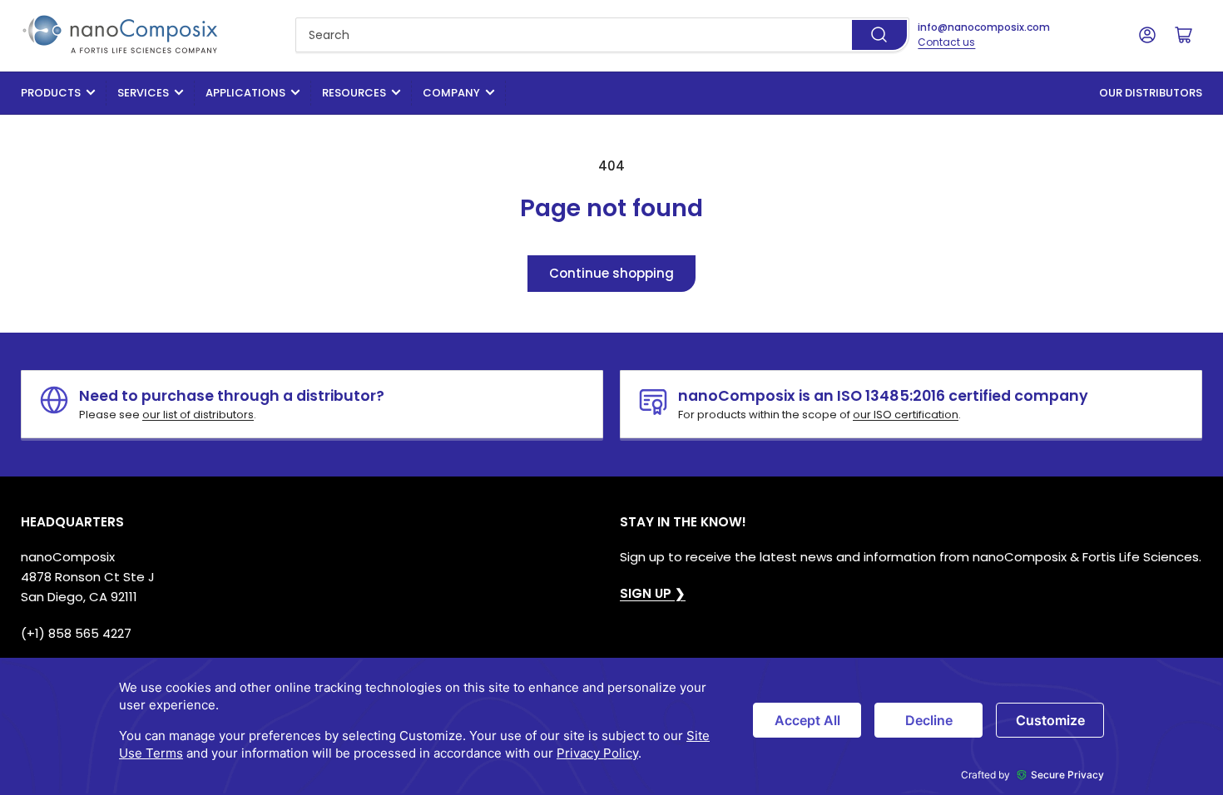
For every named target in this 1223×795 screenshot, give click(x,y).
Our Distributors (1150, 93)
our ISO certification (905, 414)
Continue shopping (611, 273)
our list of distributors (198, 414)
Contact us (946, 42)
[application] (611, 726)
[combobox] (602, 34)
